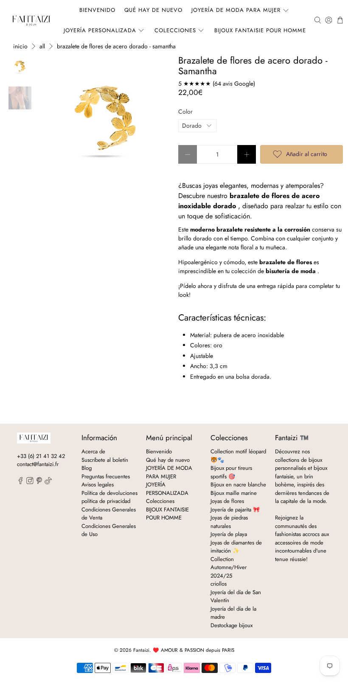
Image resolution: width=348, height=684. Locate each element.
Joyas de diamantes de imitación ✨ (236, 547)
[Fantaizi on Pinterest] (39, 482)
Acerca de (93, 451)
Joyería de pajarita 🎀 (235, 509)
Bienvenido (97, 10)
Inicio (20, 46)
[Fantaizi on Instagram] (30, 482)
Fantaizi (141, 650)
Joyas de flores (227, 501)
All (42, 46)
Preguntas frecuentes (105, 476)
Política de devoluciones (109, 493)
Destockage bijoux (231, 625)
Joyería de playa (228, 534)
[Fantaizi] (31, 20)
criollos (218, 584)
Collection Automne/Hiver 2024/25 (228, 567)
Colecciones (175, 30)
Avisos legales (97, 484)
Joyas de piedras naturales (229, 522)
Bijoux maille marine (233, 493)
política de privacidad (105, 501)
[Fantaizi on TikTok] (48, 482)
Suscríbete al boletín (104, 460)
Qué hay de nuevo (153, 10)
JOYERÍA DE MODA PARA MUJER (236, 10)
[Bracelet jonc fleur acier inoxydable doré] (105, 120)
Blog (86, 468)
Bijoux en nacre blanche (238, 484)
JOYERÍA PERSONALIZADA (100, 30)
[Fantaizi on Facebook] (20, 482)
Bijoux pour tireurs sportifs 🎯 (231, 472)
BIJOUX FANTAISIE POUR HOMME (260, 30)
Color (185, 111)
